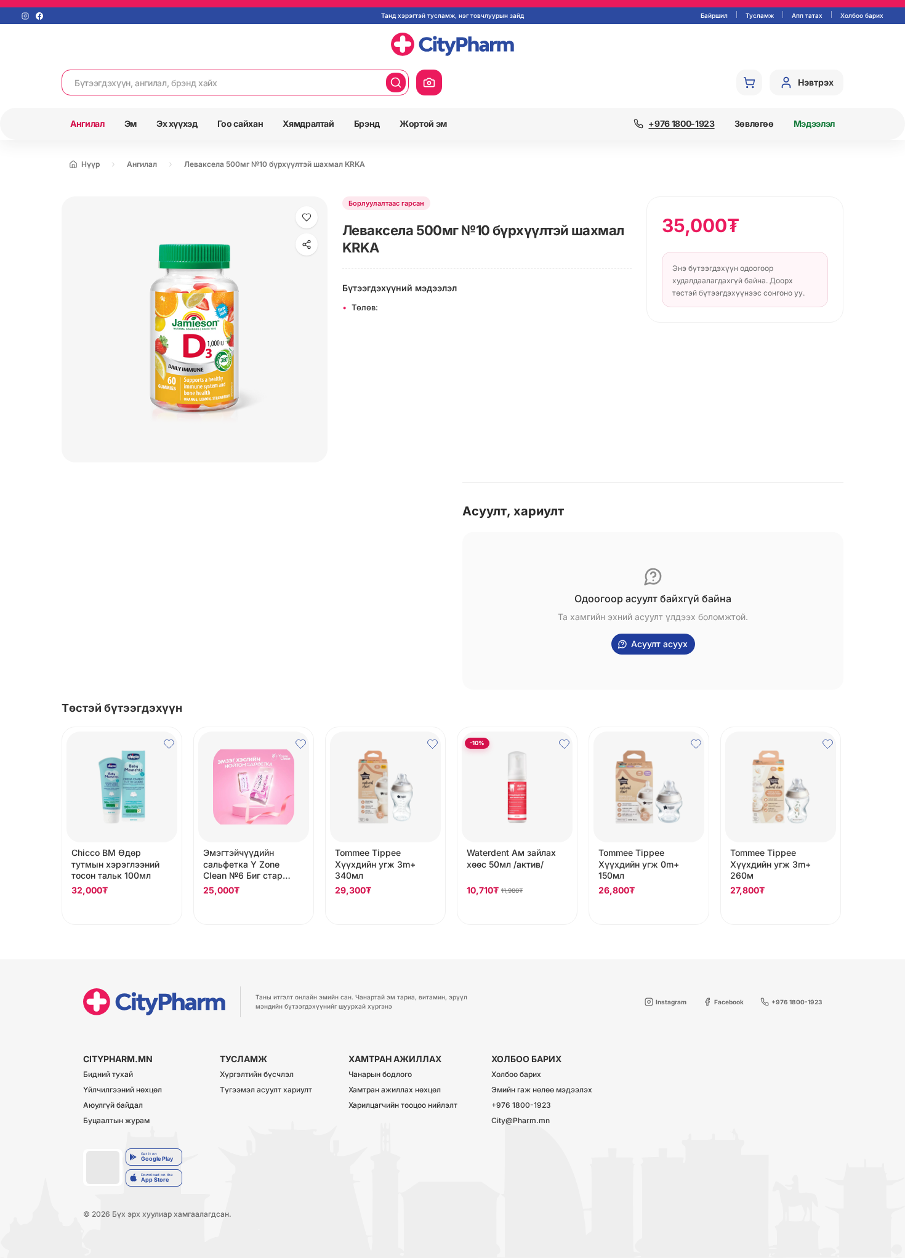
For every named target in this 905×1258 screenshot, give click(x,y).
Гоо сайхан (240, 123)
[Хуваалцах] (307, 244)
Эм (130, 123)
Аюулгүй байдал (113, 1106)
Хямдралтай (308, 123)
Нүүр (90, 164)
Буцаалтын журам (116, 1121)
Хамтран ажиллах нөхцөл (394, 1090)
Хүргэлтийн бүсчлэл (257, 1075)
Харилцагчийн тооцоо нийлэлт (402, 1106)
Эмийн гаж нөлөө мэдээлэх (541, 1090)
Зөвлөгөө (754, 123)
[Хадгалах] (307, 217)
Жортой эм (423, 123)
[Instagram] (25, 16)
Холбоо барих (861, 15)
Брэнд (367, 123)
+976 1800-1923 (521, 1106)
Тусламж (760, 15)
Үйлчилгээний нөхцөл (122, 1090)
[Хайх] (396, 82)
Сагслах (122, 912)
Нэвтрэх (816, 82)
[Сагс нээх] (749, 82)
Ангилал (87, 123)
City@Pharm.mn (520, 1121)
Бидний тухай (108, 1075)
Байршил (714, 15)
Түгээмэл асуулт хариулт (266, 1090)
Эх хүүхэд (177, 123)
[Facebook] (39, 16)
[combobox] (224, 82)
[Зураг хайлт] (429, 82)
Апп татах (807, 15)
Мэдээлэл (814, 123)
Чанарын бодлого (380, 1075)
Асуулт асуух (659, 644)
